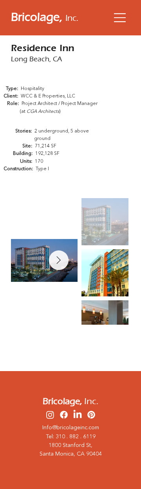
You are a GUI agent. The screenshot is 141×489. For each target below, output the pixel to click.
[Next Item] (59, 260)
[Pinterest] (91, 415)
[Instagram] (50, 415)
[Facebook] (64, 415)
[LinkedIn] (77, 415)
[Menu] (120, 18)
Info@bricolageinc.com (70, 427)
